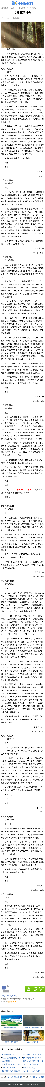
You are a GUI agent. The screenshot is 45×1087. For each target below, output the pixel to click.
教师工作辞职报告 (8, 1068)
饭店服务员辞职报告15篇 (32, 1054)
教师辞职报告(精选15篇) (11, 1064)
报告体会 (22, 8)
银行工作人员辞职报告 (31, 1071)
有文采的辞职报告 (8, 1054)
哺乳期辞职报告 (29, 1068)
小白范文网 (20, 1084)
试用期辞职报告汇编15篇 (11, 1071)
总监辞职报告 (7, 1061)
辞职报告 (33, 8)
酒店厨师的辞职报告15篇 (32, 1058)
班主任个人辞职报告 (30, 1064)
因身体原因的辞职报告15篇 (33, 1061)
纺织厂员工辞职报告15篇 (11, 1058)
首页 (13, 8)
